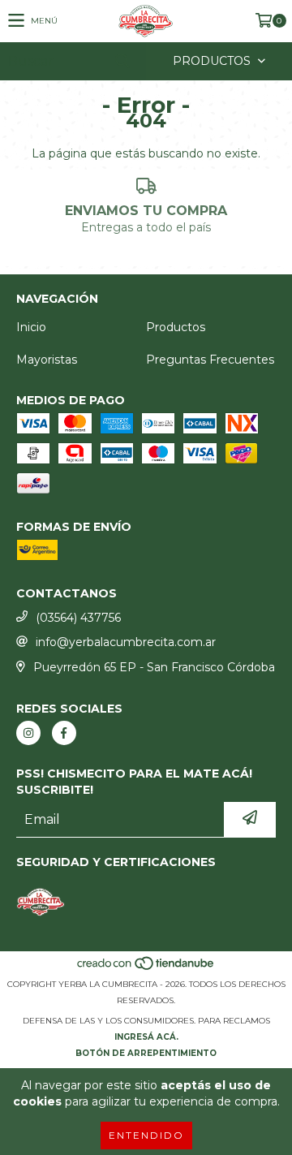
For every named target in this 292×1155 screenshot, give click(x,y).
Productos (175, 327)
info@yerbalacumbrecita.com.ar (126, 642)
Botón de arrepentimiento (146, 1053)
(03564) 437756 (78, 617)
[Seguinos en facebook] (64, 733)
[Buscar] (121, 61)
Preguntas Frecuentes (210, 359)
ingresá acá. (146, 1037)
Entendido (146, 1135)
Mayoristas (46, 359)
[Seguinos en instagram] (28, 733)
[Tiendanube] (146, 968)
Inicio (31, 327)
